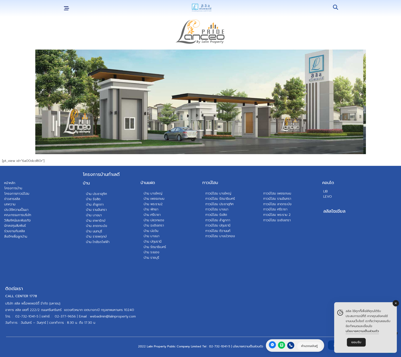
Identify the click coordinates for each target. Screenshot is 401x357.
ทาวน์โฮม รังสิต (216, 214)
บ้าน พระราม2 (153, 204)
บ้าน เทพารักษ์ (95, 220)
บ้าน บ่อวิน (151, 230)
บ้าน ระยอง (151, 252)
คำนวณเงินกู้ (309, 346)
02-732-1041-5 (26, 316)
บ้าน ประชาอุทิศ (96, 193)
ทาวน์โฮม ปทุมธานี (218, 225)
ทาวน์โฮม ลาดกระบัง (277, 204)
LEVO (327, 196)
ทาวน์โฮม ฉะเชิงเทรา (277, 220)
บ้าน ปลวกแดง (154, 220)
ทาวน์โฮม (210, 182)
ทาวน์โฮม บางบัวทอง (220, 236)
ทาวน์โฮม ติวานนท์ (218, 230)
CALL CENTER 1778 (21, 296)
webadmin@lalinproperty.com (113, 316)
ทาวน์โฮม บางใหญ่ (218, 193)
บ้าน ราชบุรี (151, 257)
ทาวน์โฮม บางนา (217, 209)
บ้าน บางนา (94, 215)
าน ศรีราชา (153, 214)
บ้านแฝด (148, 182)
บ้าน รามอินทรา (96, 209)
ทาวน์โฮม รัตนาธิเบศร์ (220, 198)
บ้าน (86, 183)
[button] (66, 8)
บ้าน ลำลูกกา (95, 204)
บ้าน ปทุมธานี (152, 241)
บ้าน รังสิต (93, 199)
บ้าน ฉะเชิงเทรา (154, 225)
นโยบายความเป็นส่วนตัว (248, 346)
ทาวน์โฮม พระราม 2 (277, 214)
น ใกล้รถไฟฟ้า (99, 241)
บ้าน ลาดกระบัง (96, 225)
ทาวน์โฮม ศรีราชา (275, 209)
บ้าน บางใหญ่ (153, 193)
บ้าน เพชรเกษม (154, 198)
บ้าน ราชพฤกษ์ (96, 236)
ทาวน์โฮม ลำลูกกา (218, 220)
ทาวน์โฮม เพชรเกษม (277, 193)
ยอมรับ (356, 342)
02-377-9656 (65, 316)
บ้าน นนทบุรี (94, 231)
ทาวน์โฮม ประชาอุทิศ (219, 204)
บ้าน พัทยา (151, 209)
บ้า (88, 241)
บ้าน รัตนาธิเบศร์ (155, 247)
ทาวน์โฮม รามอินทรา (277, 198)
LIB (325, 191)
